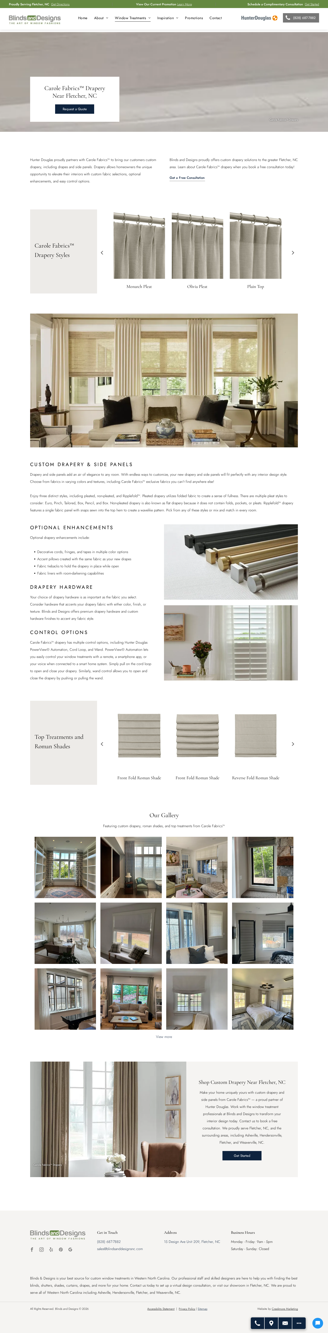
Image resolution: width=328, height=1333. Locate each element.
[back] (102, 252)
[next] (293, 252)
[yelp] (51, 1250)
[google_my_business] (70, 1250)
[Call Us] (258, 1323)
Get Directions (60, 4)
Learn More (184, 4)
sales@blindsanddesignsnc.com (120, 1248)
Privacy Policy (187, 1309)
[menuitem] (83, 18)
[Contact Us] (285, 1323)
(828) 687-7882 (109, 1241)
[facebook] (32, 1250)
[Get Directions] (271, 1323)
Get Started (312, 4)
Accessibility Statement (160, 1309)
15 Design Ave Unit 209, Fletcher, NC (192, 1241)
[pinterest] (60, 1250)
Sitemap (202, 1309)
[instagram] (41, 1250)
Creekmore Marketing (285, 1309)
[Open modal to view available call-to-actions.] (299, 1323)
